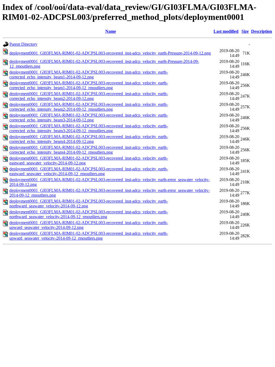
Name (110, 31)
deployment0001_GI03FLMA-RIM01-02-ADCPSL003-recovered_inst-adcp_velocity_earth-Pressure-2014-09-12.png (110, 53)
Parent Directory (23, 44)
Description (261, 31)
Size (245, 31)
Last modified (226, 31)
